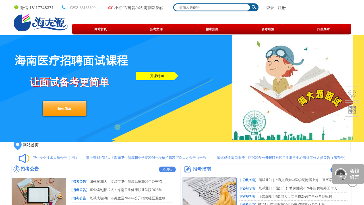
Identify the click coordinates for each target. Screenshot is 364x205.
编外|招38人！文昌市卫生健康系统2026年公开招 (126, 182)
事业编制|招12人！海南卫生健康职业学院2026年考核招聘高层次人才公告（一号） (145, 158)
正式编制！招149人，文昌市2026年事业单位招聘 (295, 196)
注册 (282, 8)
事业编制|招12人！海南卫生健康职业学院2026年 (126, 190)
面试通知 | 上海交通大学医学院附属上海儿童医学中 (297, 180)
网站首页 (31, 145)
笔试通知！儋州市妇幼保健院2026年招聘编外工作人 (297, 188)
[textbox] (212, 7)
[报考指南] (248, 180)
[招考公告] (79, 182)
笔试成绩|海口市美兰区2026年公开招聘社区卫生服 (127, 198)
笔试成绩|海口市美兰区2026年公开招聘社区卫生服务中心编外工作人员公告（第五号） (280, 158)
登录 (270, 8)
